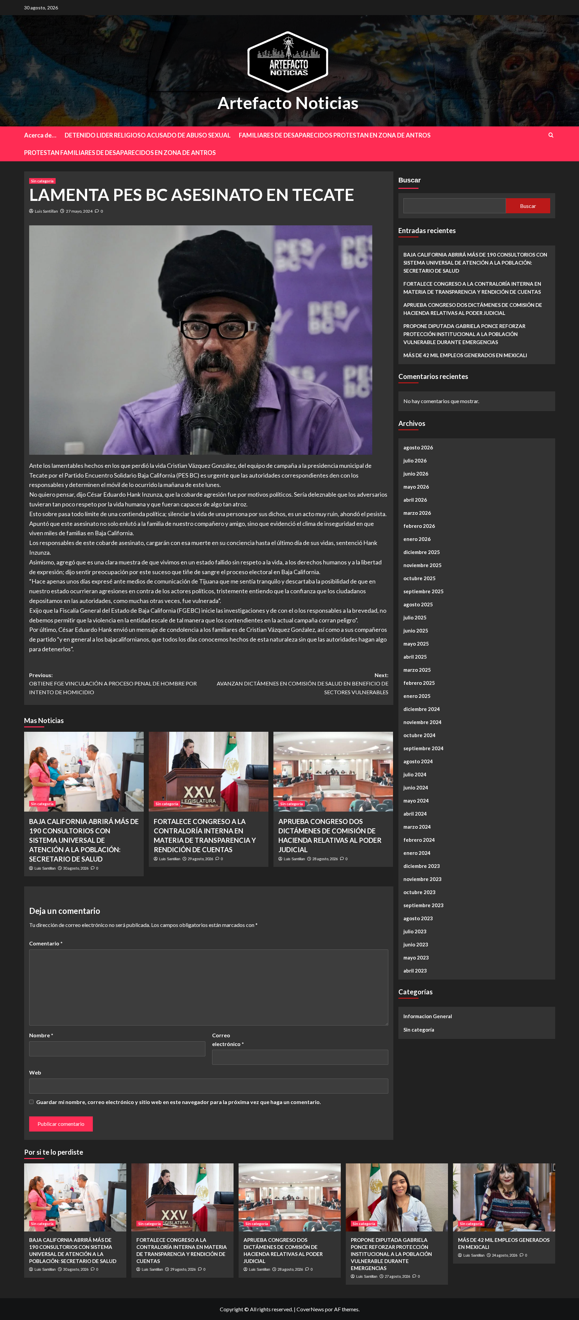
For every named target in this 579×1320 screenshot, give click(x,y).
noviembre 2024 (422, 722)
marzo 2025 (417, 670)
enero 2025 (417, 696)
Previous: (113, 683)
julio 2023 (415, 931)
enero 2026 (417, 539)
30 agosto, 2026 (75, 868)
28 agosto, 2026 (325, 859)
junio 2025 (415, 630)
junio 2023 (415, 944)
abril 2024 (415, 814)
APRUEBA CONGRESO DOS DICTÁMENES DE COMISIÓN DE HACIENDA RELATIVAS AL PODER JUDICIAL (472, 309)
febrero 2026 (419, 526)
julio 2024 (415, 774)
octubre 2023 (419, 892)
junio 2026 (415, 474)
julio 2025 (415, 617)
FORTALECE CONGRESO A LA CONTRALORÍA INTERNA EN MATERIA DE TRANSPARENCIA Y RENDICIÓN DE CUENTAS (472, 288)
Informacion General (427, 1016)
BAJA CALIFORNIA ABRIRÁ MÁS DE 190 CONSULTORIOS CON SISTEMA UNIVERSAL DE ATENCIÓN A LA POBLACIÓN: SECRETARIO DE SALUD (84, 840)
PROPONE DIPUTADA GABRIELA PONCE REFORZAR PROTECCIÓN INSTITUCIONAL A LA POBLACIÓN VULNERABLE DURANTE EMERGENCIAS (464, 334)
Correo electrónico (228, 1039)
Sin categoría (42, 181)
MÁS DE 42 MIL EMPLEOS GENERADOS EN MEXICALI (465, 355)
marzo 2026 (417, 513)
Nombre (41, 1035)
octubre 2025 (419, 578)
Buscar (409, 180)
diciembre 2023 (421, 866)
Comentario (46, 943)
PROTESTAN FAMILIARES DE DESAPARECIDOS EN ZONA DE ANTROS (120, 152)
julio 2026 (415, 460)
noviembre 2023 (422, 879)
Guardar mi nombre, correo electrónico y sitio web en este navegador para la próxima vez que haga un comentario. (178, 1102)
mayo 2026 (416, 487)
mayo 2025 (416, 644)
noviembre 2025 (422, 565)
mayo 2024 (416, 801)
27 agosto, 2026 (397, 1276)
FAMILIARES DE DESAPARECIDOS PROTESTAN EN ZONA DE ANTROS (335, 135)
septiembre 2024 (423, 748)
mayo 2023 (416, 957)
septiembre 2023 (423, 905)
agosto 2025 (418, 604)
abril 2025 (415, 657)
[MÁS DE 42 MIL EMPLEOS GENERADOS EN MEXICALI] (504, 1197)
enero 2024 (417, 853)
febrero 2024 (419, 840)
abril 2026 (415, 500)
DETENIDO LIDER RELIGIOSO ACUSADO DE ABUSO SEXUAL (148, 135)
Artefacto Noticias (288, 103)
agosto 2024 (418, 761)
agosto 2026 (418, 447)
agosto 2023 (418, 918)
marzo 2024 (417, 827)
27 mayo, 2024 (79, 211)
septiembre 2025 (423, 591)
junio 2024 (415, 787)
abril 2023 (415, 971)
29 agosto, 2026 (200, 859)
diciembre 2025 (421, 552)
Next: (302, 683)
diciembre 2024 (421, 709)
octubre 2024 (419, 735)
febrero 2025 (419, 683)
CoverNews (310, 1309)
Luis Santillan (46, 211)
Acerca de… (40, 135)
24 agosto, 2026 (504, 1255)
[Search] (551, 135)
